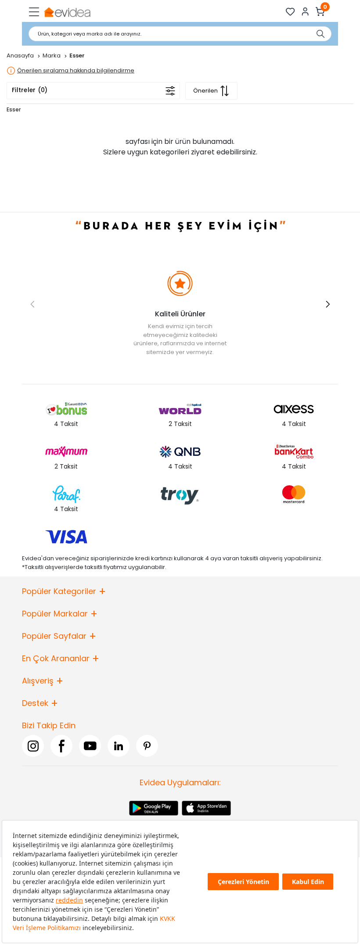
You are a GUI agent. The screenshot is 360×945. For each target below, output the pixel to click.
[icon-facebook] (61, 746)
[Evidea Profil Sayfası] (305, 12)
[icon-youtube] (90, 746)
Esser (14, 109)
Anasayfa (21, 55)
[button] (328, 304)
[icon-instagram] (33, 746)
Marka (52, 55)
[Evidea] (66, 12)
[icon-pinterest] (147, 746)
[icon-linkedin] (119, 746)
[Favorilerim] (290, 12)
